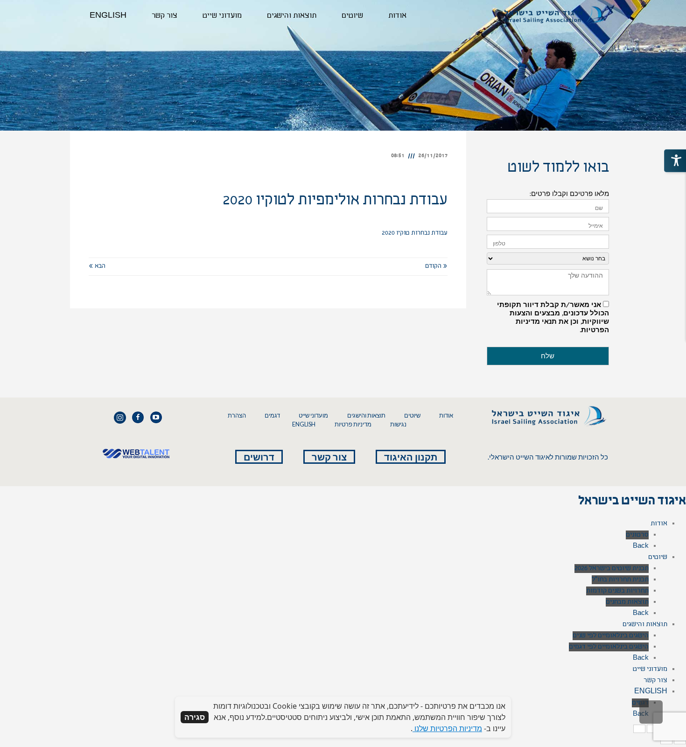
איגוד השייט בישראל (632, 502)
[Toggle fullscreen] (653, 729)
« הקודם (436, 266)
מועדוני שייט (313, 415)
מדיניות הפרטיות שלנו (447, 728)
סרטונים (637, 535)
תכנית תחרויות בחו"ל (620, 579)
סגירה (194, 717)
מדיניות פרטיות (353, 424)
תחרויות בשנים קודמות (617, 590)
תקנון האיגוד (410, 456)
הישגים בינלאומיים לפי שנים (611, 635)
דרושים (259, 456)
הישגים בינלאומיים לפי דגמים (609, 646)
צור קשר (329, 456)
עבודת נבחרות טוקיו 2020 (415, 233)
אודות (446, 415)
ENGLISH (303, 424)
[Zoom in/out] (639, 729)
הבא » (97, 266)
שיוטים (412, 415)
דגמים (272, 415)
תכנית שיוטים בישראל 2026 (611, 568)
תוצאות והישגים (366, 415)
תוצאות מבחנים (627, 602)
